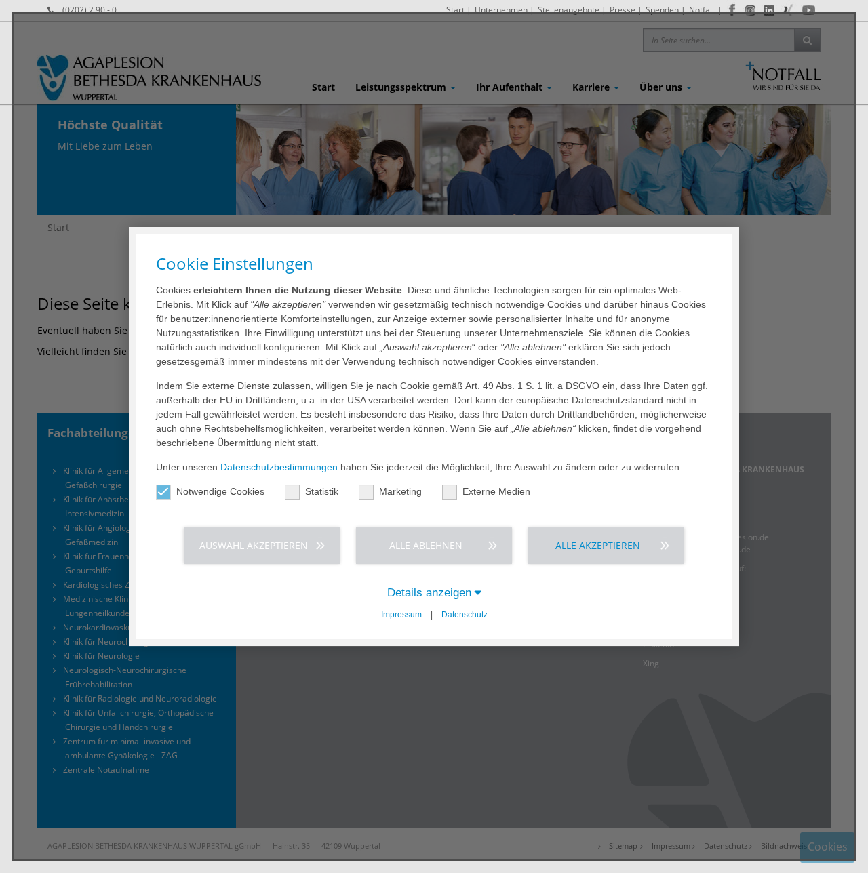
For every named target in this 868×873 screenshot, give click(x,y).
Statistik (321, 491)
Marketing (400, 491)
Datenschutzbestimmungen (279, 467)
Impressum (401, 615)
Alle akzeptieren (597, 545)
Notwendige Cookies (220, 491)
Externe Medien (496, 491)
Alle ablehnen (425, 545)
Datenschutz (464, 615)
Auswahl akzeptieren (253, 545)
